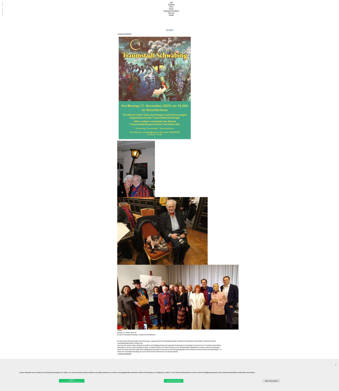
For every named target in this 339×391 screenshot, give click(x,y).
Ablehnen (71, 380)
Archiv (171, 6)
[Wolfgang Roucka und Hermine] (162, 264)
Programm (171, 4)
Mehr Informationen (271, 381)
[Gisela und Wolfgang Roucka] (136, 196)
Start (171, 2)
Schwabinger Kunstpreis (171, 11)
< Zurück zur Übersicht (124, 34)
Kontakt (171, 15)
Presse (171, 9)
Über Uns (171, 13)
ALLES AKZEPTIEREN (173, 381)
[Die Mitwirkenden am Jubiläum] (178, 329)
